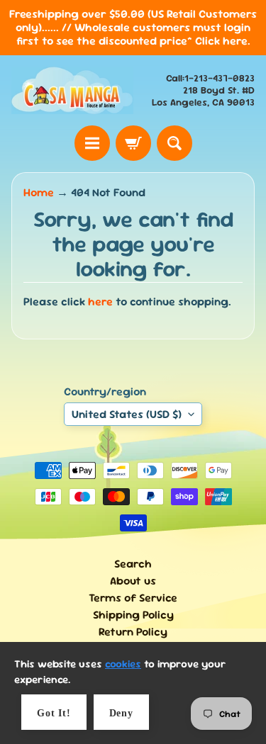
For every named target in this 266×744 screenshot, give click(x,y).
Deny (121, 713)
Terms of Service (133, 597)
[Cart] (133, 143)
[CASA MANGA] (72, 90)
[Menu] (92, 143)
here (100, 301)
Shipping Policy (133, 614)
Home (38, 192)
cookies (123, 663)
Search (133, 563)
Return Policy (133, 631)
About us (133, 580)
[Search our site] (174, 143)
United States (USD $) (127, 414)
